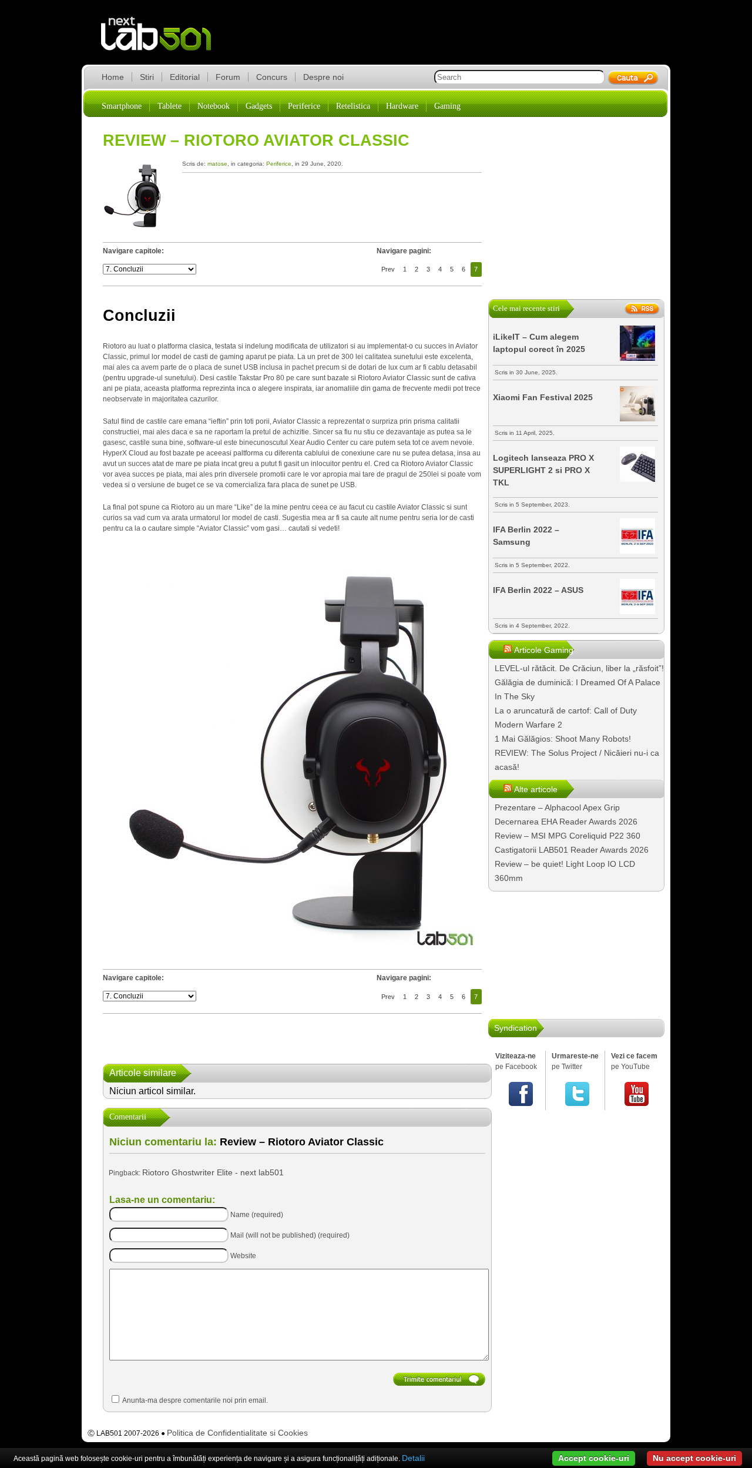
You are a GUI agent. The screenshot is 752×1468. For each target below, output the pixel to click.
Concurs (271, 77)
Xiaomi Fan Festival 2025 (543, 397)
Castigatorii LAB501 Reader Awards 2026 (572, 849)
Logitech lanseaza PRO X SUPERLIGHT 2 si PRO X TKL (543, 470)
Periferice (304, 106)
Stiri (147, 77)
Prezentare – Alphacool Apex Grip (557, 807)
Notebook (213, 106)
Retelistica (353, 106)
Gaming (447, 106)
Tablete (169, 106)
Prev (388, 269)
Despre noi (323, 77)
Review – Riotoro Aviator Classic (256, 140)
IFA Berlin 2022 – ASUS (538, 590)
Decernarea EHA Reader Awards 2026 (566, 821)
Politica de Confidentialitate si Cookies (237, 1432)
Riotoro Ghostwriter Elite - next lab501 (213, 1172)
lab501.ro (163, 41)
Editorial (185, 77)
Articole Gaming (543, 650)
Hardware (402, 106)
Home (113, 77)
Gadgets (259, 106)
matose (217, 163)
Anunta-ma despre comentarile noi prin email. (195, 1400)
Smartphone (122, 106)
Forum (228, 77)
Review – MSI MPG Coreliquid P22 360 (567, 835)
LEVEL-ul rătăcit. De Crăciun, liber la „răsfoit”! (579, 668)
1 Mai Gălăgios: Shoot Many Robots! (563, 738)
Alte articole (536, 789)
